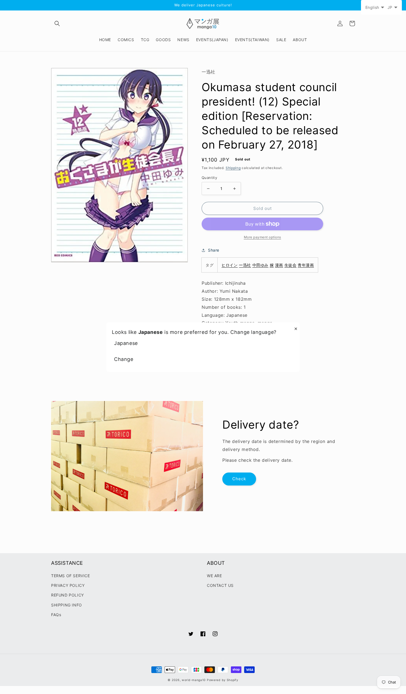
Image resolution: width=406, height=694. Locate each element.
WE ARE (214, 575)
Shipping (233, 168)
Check (239, 478)
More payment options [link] (262, 237)
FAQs (56, 614)
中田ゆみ (260, 265)
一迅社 (245, 265)
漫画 (279, 265)
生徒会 (290, 265)
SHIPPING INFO (66, 605)
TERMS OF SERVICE (70, 575)
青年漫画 (306, 265)
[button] (57, 23)
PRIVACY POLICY (68, 585)
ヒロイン (230, 265)
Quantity (209, 177)
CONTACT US (220, 585)
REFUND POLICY (67, 595)
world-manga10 (194, 680)
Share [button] (213, 250)
